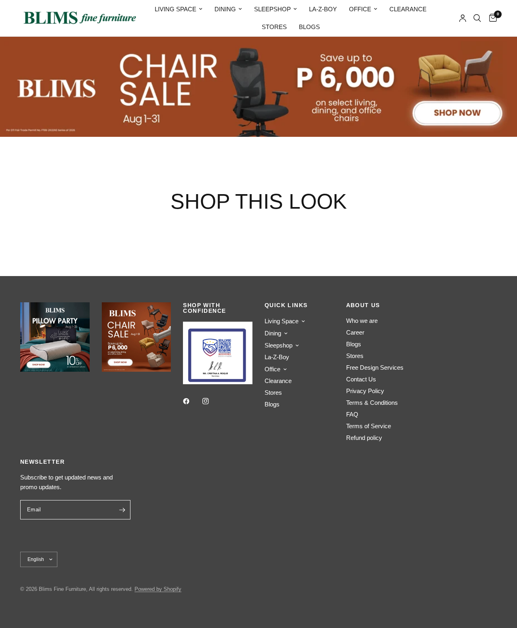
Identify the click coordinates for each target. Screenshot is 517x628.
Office (360, 9)
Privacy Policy (365, 390)
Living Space (175, 9)
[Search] (477, 18)
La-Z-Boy (323, 9)
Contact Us (361, 379)
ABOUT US (363, 305)
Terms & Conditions (372, 402)
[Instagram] (211, 401)
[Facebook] (192, 401)
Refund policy (364, 437)
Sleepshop (272, 9)
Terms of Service (368, 426)
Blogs (309, 26)
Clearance (408, 9)
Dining (225, 9)
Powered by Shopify (158, 589)
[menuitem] (178, 9)
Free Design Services (375, 367)
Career (355, 332)
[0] (491, 18)
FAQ (352, 414)
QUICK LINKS (286, 305)
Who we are (362, 320)
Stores (274, 26)
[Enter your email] (122, 509)
